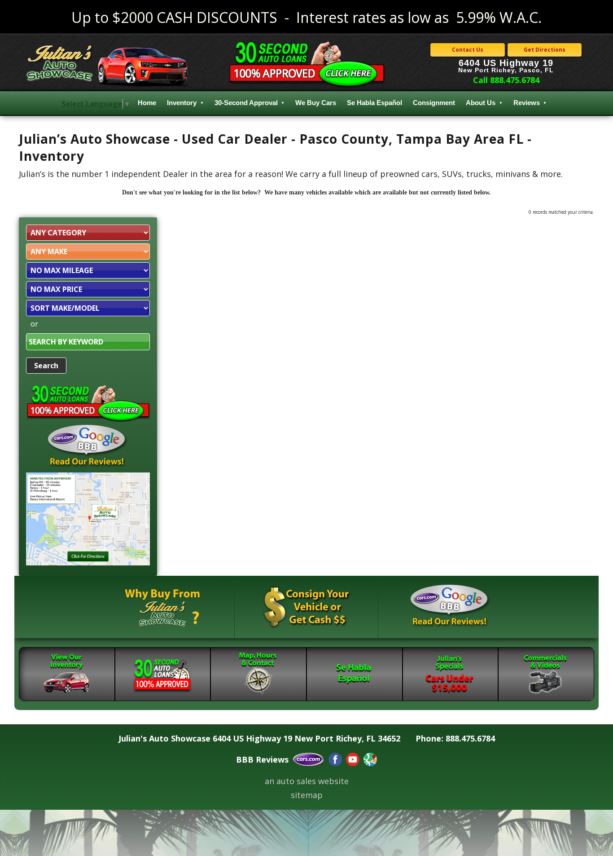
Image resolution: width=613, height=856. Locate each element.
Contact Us (467, 49)
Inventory (182, 102)
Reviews (526, 102)
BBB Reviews (262, 759)
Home (147, 102)
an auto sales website (307, 781)
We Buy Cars (315, 102)
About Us (480, 102)
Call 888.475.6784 (506, 80)
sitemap (307, 795)
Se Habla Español (374, 102)
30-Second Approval (246, 102)
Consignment (434, 102)
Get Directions (544, 49)
